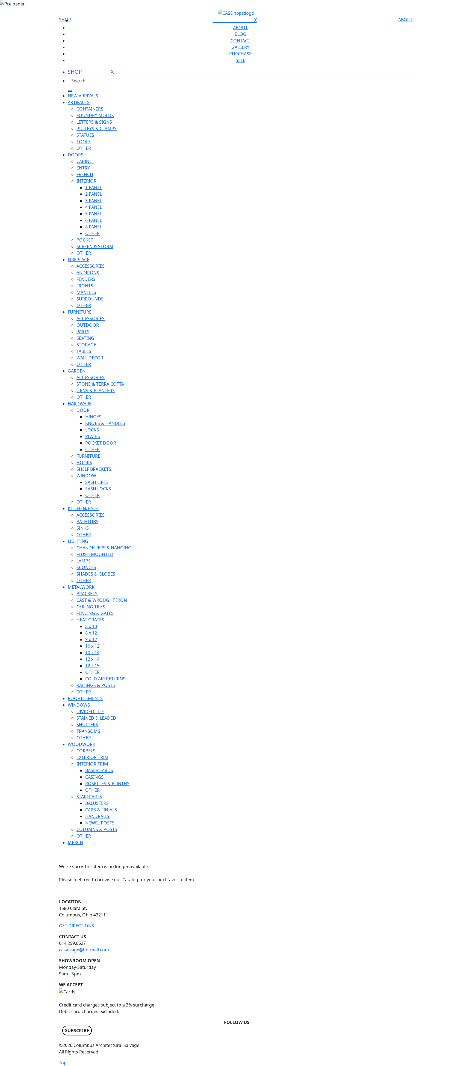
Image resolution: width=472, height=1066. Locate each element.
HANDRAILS (97, 816)
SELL (240, 60)
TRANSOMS (88, 731)
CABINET (85, 161)
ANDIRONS (87, 273)
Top (63, 1063)
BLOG (240, 34)
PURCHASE (240, 54)
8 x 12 (91, 633)
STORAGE (86, 345)
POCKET (84, 240)
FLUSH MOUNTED (94, 554)
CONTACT (240, 41)
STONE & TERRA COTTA (100, 384)
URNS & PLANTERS (95, 391)
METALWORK (81, 587)
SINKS (82, 528)
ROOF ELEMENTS (85, 698)
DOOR (83, 410)
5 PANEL (93, 214)
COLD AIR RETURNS (105, 679)
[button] (77, 1030)
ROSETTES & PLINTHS (107, 784)
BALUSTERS (97, 803)
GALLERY (240, 47)
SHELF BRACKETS (93, 469)
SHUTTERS (87, 725)
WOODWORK (81, 744)
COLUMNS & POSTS (96, 829)
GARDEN (76, 371)
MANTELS (86, 292)
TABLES (83, 351)
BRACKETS (87, 594)
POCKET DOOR (100, 443)
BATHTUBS (87, 522)
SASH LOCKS (98, 489)
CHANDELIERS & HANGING (103, 548)
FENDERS (85, 279)
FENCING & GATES (95, 613)
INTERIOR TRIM (92, 764)
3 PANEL (93, 201)
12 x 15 (92, 666)
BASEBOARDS (99, 770)
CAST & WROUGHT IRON (101, 600)
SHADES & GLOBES (95, 574)
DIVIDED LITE (90, 711)
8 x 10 (91, 626)
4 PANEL (93, 207)
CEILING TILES (90, 607)
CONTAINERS (89, 109)
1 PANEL (93, 187)
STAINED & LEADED (96, 718)
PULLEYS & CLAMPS (96, 129)
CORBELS (85, 751)
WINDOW (86, 476)
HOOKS (84, 463)
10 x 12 (92, 646)
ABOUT (405, 20)
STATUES (85, 135)
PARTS (82, 332)
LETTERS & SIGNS (94, 122)
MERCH (75, 842)
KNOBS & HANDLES (105, 423)
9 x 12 (91, 639)
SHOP (65, 20)
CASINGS (94, 777)
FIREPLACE (78, 260)
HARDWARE (80, 404)
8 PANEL (93, 227)
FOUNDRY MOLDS (95, 115)
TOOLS (83, 142)
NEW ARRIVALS (83, 96)
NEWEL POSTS (99, 823)
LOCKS (92, 430)
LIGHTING (78, 541)
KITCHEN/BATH (83, 508)
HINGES (93, 417)
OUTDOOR (87, 325)
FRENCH (84, 174)
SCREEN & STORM (94, 246)
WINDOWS (79, 705)
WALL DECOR (89, 358)
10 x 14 (92, 653)
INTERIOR (86, 181)
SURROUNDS (90, 299)
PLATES (92, 436)
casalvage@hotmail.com (84, 950)
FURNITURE (80, 312)
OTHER (83, 148)
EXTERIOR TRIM (92, 757)
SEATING (85, 338)
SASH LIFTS (96, 482)
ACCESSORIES (90, 266)
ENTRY (83, 168)
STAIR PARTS (89, 797)
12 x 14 (92, 659)
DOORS (75, 155)
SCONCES (86, 567)
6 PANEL (93, 220)
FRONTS (84, 286)
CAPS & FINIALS (101, 810)
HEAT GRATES (90, 620)
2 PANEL (93, 194)
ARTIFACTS (79, 102)
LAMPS (83, 561)
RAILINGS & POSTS (95, 685)
